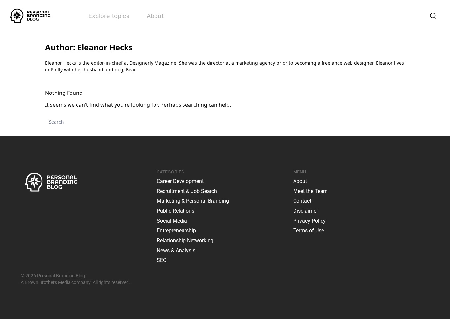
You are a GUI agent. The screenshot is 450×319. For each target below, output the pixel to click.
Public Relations (175, 211)
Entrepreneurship (176, 230)
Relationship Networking (185, 240)
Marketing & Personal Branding (193, 201)
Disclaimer (305, 211)
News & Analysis (176, 250)
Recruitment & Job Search (187, 191)
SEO (162, 260)
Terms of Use (308, 230)
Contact (302, 201)
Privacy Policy (309, 221)
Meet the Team (310, 191)
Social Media (172, 221)
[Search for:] (225, 122)
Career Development (180, 181)
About (155, 16)
